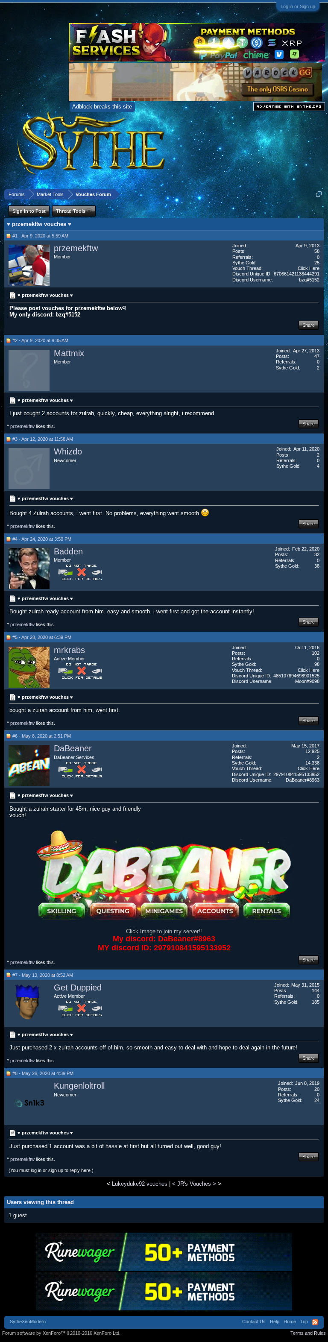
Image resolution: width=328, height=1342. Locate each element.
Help (274, 1321)
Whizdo (68, 451)
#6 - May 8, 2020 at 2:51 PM (41, 735)
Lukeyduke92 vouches (139, 1184)
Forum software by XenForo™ (61, 1333)
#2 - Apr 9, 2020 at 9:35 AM (40, 340)
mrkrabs (69, 650)
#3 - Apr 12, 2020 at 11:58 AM (42, 439)
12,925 (312, 751)
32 (316, 554)
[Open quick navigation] (319, 194)
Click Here (308, 268)
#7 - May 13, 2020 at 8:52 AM (42, 975)
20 (316, 1089)
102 (315, 653)
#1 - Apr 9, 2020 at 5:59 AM (40, 235)
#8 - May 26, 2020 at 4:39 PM (42, 1073)
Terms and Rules (308, 1333)
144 (315, 990)
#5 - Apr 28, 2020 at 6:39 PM (41, 637)
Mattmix (69, 353)
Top (304, 1321)
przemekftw (76, 248)
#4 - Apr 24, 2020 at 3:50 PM (41, 539)
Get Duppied (78, 987)
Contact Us (254, 1321)
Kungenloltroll (79, 1085)
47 (316, 356)
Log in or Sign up (298, 6)
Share (308, 325)
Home (290, 1321)
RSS (315, 1322)
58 (316, 251)
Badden (68, 551)
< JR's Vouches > (194, 1184)
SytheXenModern (28, 1321)
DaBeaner (73, 748)
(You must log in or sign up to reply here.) (51, 1170)
